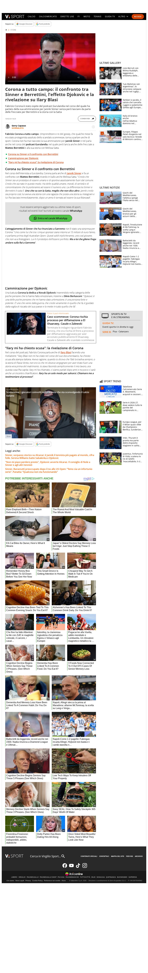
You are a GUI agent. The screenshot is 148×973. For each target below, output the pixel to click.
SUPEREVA (132, 877)
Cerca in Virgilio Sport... (45, 856)
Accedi (137, 16)
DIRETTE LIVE (67, 16)
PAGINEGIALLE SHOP (48, 877)
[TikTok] (78, 867)
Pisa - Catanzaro (121, 331)
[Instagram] (84, 867)
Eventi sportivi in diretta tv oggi (117, 326)
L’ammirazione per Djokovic (23, 158)
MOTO (87, 16)
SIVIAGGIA (101, 877)
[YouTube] (71, 867)
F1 (79, 16)
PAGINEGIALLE (33, 877)
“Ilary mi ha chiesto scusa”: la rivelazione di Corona (36, 162)
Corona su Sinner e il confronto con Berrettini (33, 154)
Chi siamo (10, 880)
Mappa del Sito (117, 856)
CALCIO (31, 16)
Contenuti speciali (89, 856)
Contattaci (104, 856)
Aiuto (64, 880)
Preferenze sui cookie (52, 880)
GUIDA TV (110, 16)
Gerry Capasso (19, 125)
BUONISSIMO (122, 877)
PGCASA (61, 877)
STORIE (13, 30)
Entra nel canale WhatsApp (52, 218)
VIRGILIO (22, 877)
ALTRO (121, 16)
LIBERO (14, 877)
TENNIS (97, 16)
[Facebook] (64, 867)
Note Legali (19, 880)
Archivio (139, 856)
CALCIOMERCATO (48, 16)
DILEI (93, 877)
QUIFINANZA (111, 877)
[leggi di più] (93, 126)
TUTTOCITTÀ (85, 877)
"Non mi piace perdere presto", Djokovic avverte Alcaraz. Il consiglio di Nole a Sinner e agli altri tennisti (47, 463)
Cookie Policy (37, 880)
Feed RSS (129, 856)
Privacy (28, 880)
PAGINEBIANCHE (72, 877)
